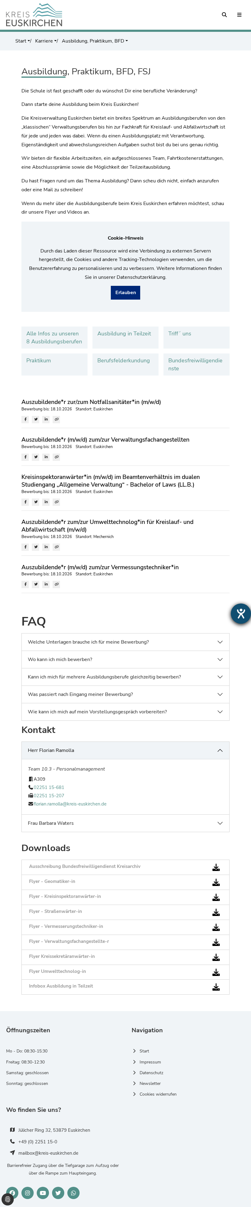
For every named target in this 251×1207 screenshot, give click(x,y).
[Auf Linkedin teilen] (46, 419)
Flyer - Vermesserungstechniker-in (66, 926)
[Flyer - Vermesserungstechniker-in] (217, 927)
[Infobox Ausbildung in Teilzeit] (217, 987)
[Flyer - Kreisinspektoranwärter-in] (217, 897)
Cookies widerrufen (158, 1094)
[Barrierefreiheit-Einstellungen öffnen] (241, 614)
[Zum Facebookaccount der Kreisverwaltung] (12, 1193)
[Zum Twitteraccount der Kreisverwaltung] (58, 1193)
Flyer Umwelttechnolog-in (57, 971)
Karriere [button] (43, 41)
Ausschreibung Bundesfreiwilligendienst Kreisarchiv (84, 866)
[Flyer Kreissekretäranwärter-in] (217, 957)
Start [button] (20, 41)
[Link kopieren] (56, 419)
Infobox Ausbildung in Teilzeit (61, 986)
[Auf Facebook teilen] (25, 419)
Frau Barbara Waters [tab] (51, 823)
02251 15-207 (49, 796)
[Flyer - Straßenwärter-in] (217, 912)
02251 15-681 (49, 787)
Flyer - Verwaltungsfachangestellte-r (69, 941)
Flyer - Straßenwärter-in (55, 911)
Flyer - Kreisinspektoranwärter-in (65, 896)
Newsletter (150, 1083)
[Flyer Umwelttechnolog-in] (217, 972)
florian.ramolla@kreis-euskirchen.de (70, 804)
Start (144, 1051)
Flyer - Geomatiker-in (52, 881)
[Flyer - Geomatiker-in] (217, 882)
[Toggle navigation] (239, 15)
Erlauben (125, 292)
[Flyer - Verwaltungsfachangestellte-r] (217, 942)
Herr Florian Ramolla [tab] (51, 750)
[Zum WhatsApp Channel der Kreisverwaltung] (73, 1193)
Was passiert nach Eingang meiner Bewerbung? (80, 694)
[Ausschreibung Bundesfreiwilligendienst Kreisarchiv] (217, 867)
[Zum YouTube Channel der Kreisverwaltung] (43, 1193)
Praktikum (38, 360)
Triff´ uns (179, 333)
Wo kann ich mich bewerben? (60, 659)
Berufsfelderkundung (123, 360)
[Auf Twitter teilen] (35, 419)
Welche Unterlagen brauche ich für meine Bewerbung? (88, 642)
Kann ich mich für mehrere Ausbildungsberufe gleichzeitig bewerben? (104, 677)
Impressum (150, 1062)
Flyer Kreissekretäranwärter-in (62, 956)
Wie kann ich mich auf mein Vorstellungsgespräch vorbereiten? (97, 711)
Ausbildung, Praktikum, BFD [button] (92, 41)
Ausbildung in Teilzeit (124, 333)
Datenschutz (151, 1073)
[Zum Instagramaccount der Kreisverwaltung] (27, 1193)
